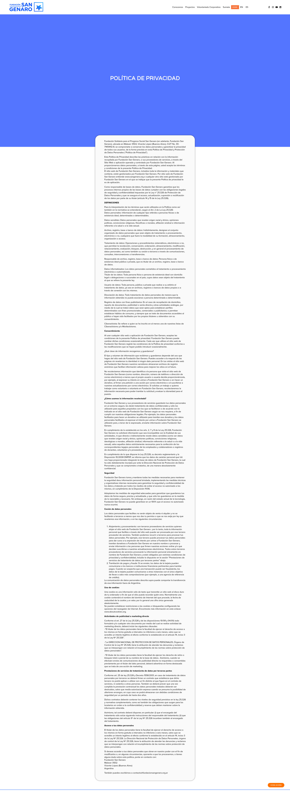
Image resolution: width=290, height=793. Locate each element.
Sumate (226, 7)
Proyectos (190, 7)
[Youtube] (277, 7)
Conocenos (177, 7)
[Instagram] (273, 7)
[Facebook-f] (269, 7)
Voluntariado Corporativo (209, 7)
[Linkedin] (280, 7)
